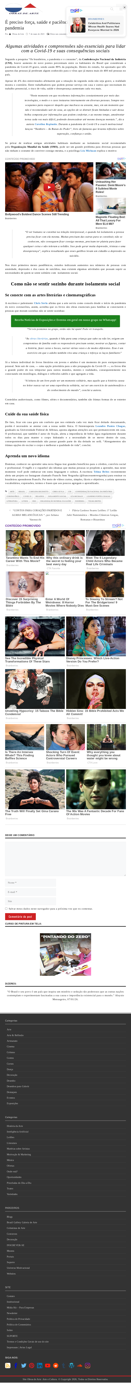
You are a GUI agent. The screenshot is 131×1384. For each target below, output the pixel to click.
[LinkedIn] (39, 1367)
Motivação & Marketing (19, 1154)
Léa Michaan (77, 496)
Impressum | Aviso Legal (19, 1347)
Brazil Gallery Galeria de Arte (22, 1222)
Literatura (12, 1143)
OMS (34, 501)
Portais (10, 1256)
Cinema (10, 1046)
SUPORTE (12, 1336)
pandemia (79, 501)
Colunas (11, 1052)
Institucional (13, 1302)
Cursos (10, 1063)
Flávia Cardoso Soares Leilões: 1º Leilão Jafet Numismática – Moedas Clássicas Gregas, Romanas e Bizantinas (93, 515)
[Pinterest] (31, 1367)
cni (69, 491)
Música (10, 1160)
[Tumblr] (63, 1367)
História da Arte (15, 1126)
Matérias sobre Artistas (18, 1148)
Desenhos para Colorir (18, 1086)
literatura (12, 501)
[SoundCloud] (79, 1367)
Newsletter (12, 1313)
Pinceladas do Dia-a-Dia (19, 1183)
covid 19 (27, 496)
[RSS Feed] (7, 1367)
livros (25, 501)
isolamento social (57, 496)
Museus (10, 1251)
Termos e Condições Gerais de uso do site (28, 1341)
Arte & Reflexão (15, 1035)
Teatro (10, 1188)
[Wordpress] (71, 1367)
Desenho (11, 1081)
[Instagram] (87, 1367)
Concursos (12, 1234)
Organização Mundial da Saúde (55, 501)
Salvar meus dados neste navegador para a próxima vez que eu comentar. (51, 908)
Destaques (12, 1092)
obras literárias (39, 338)
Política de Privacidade (18, 1319)
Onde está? (12, 1171)
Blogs (9, 1217)
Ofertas (10, 1165)
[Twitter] (23, 1367)
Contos (10, 1058)
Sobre (10, 1330)
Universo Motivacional (18, 1268)
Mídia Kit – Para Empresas (20, 1307)
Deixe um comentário (59, 34)
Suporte (11, 1262)
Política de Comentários (19, 1324)
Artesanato (12, 1041)
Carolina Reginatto (38, 491)
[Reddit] (55, 1367)
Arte (9, 1029)
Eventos (11, 1098)
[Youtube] (47, 1367)
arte (12, 491)
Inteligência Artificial (17, 1131)
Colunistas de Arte (16, 1228)
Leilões (10, 1137)
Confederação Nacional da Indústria (93, 491)
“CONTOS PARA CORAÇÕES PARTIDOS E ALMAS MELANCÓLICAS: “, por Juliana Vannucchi (37, 515)
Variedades (12, 1194)
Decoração (12, 1075)
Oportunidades (14, 1177)
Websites (11, 1273)
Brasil (22, 491)
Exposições (12, 1103)
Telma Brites (94, 501)
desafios (39, 496)
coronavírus (13, 496)
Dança (10, 1069)
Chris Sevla (58, 491)
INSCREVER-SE (15, 1245)
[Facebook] (15, 1367)
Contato (11, 1296)
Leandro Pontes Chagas (98, 496)
